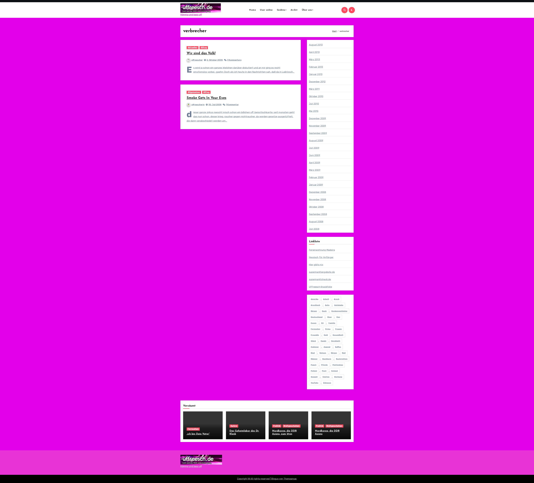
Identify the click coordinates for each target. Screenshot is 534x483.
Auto (327, 305)
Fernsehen (193, 429)
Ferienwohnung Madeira (322, 250)
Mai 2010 (313, 111)
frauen (338, 329)
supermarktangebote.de (322, 272)
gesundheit (338, 335)
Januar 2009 (316, 184)
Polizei (314, 371)
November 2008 (317, 199)
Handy (323, 341)
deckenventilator (339, 311)
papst (313, 365)
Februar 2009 (316, 177)
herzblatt (335, 341)
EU (322, 323)
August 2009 (316, 140)
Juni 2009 (314, 155)
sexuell (314, 377)
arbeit (326, 299)
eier (338, 317)
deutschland (316, 317)
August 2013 (316, 45)
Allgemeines (194, 92)
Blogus (275, 478)
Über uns (307, 10)
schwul (334, 371)
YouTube (314, 383)
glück (313, 341)
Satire (234, 426)
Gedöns (281, 10)
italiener (315, 347)
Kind (313, 353)
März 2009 (314, 170)
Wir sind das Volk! (201, 53)
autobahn (338, 305)
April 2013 (314, 52)
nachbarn (326, 359)
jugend (327, 347)
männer (314, 359)
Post (324, 371)
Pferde (324, 365)
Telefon (325, 377)
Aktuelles (192, 47)
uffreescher (197, 60)
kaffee (338, 347)
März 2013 (314, 59)
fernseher (315, 329)
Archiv (294, 10)
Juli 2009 (314, 148)
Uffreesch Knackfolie (320, 286)
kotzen (323, 353)
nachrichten (341, 359)
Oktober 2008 (316, 207)
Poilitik (276, 426)
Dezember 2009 (317, 118)
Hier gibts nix (316, 264)
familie (331, 323)
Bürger (314, 311)
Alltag (204, 47)
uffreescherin (198, 105)
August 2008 (316, 221)
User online (266, 10)
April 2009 (314, 162)
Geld (326, 335)
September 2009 (318, 133)
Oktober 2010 (316, 96)
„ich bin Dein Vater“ (198, 434)
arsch (336, 299)
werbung (338, 377)
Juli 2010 (314, 103)
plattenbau (337, 365)
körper (334, 353)
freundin (315, 335)
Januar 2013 (315, 74)
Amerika (314, 299)
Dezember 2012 (317, 81)
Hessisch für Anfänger (321, 257)
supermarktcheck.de (320, 279)
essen (313, 323)
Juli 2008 (314, 229)
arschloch (315, 305)
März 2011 (314, 89)
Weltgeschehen (291, 426)
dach (324, 311)
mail (344, 353)
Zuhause (327, 383)
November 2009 (317, 126)
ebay (329, 317)
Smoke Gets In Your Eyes (206, 98)
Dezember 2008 (317, 192)
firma (327, 329)
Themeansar (290, 478)
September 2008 (318, 214)
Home (252, 10)
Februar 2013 (316, 67)
